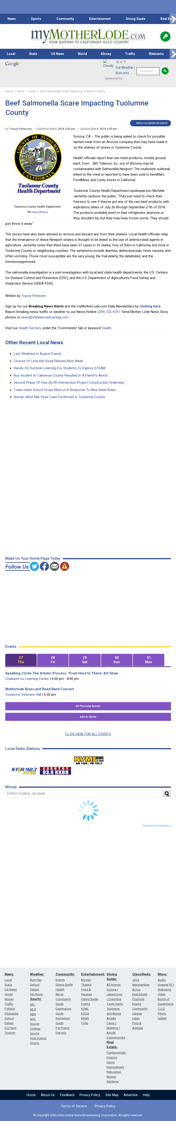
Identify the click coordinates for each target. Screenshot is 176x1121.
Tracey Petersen (33, 296)
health (106, 328)
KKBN (85, 1018)
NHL (33, 1019)
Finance (112, 1057)
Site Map (111, 1095)
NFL (32, 1004)
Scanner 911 (166, 984)
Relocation (114, 1072)
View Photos (39, 212)
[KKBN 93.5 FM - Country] (55, 769)
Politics (10, 1008)
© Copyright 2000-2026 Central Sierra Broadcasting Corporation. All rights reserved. (88, 1115)
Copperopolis (116, 1037)
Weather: (37, 974)
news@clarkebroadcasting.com (45, 317)
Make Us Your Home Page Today (32, 558)
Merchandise (140, 984)
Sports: (36, 999)
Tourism (10, 1032)
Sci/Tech (10, 1028)
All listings (114, 984)
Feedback (67, 1095)
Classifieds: (141, 974)
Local (11, 54)
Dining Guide (135, 19)
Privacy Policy (90, 1095)
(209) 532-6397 (108, 312)
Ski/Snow (36, 994)
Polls (84, 1023)
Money (106, 54)
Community (65, 19)
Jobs (135, 980)
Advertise (131, 1095)
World (82, 54)
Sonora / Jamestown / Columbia (114, 994)
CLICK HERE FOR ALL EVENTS (88, 734)
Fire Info (61, 1032)
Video (161, 994)
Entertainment (100, 19)
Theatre (86, 984)
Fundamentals (116, 1052)
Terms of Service (74, 1106)
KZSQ (85, 1013)
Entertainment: (93, 974)
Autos (136, 989)
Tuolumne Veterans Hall (23, 694)
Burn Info (122, 73)
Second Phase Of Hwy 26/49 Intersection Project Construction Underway (69, 382)
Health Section (30, 328)
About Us (48, 1095)
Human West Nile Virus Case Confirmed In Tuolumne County (59, 397)
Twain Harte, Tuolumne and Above (115, 1008)
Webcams (156, 54)
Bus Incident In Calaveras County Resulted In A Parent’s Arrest (61, 375)
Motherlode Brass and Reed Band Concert (39, 689)
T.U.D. (161, 1008)
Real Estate (139, 994)
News (12, 19)
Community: (65, 974)
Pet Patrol (62, 1028)
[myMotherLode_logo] (88, 36)
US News (57, 54)
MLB (33, 1009)
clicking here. (150, 306)
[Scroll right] (173, 19)
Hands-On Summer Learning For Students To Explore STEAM (59, 368)
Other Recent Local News (34, 342)
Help (146, 1095)
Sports (36, 19)
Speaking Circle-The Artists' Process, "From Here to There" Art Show (61, 673)
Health (60, 989)
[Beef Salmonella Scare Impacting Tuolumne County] (38, 201)
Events (60, 980)
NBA (33, 1014)
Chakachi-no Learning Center (27, 679)
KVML (85, 1008)
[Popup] (165, 36)
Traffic (130, 54)
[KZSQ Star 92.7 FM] (22, 769)
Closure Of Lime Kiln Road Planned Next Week (48, 361)
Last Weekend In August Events (37, 354)
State (33, 54)
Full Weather (125, 67)
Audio (162, 980)
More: (162, 974)
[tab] (21, 660)
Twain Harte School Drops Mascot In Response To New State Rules (65, 390)
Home (31, 1095)
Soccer (34, 1024)
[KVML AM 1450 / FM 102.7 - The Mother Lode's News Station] (89, 759)
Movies (86, 980)
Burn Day (36, 980)
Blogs (59, 994)
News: (9, 974)
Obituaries (11, 1013)
